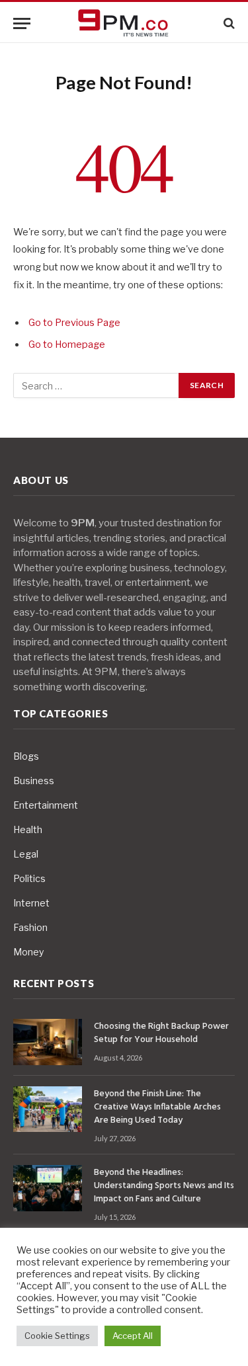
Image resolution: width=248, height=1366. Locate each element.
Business (33, 780)
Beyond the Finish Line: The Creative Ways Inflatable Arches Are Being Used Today (157, 1107)
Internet (31, 902)
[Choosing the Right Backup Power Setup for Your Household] (47, 1042)
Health (27, 829)
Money (28, 951)
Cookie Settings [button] (57, 1335)
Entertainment (45, 805)
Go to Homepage (66, 344)
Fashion (30, 927)
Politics (29, 878)
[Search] (228, 23)
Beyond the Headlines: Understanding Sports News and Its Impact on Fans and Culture (164, 1186)
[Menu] (21, 23)
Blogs (26, 756)
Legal (25, 854)
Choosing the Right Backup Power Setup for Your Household (161, 1033)
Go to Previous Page (74, 323)
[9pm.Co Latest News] (124, 23)
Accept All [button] (132, 1335)
